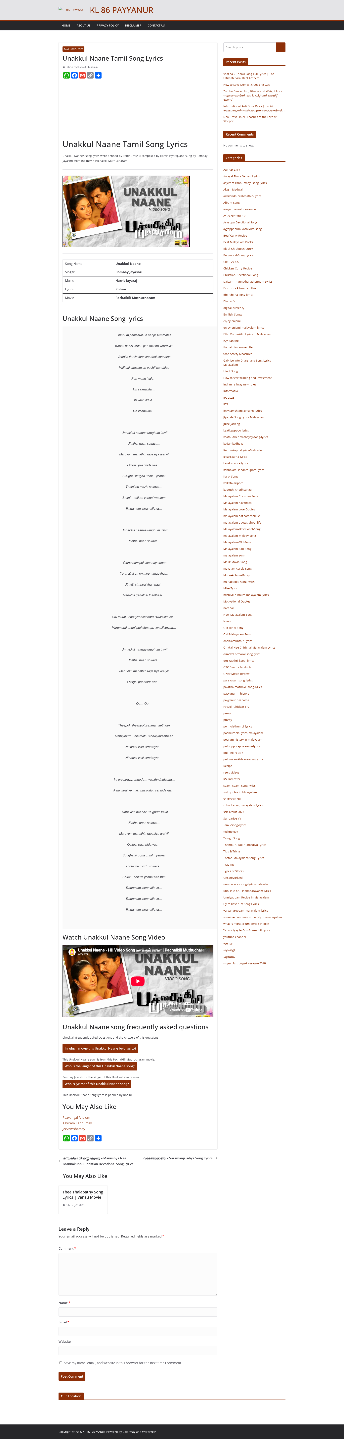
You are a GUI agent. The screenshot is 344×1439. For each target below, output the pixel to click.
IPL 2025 (228, 397)
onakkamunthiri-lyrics (237, 641)
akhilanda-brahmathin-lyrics (242, 196)
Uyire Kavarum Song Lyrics (241, 904)
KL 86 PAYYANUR (121, 9)
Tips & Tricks (231, 851)
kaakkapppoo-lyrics (236, 430)
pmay (227, 713)
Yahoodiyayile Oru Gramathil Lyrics (246, 930)
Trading (228, 864)
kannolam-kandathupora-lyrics (243, 470)
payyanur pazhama (236, 700)
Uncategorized (233, 878)
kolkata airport (233, 483)
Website (65, 1341)
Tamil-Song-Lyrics (73, 49)
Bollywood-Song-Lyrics (238, 255)
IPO (225, 404)
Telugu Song (231, 838)
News (227, 621)
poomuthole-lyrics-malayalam (243, 733)
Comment (67, 1248)
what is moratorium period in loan (246, 924)
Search (280, 47)
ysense (228, 943)
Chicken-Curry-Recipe (237, 268)
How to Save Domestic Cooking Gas (246, 84)
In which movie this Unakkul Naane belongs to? (100, 1048)
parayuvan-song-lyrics (238, 680)
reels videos (231, 772)
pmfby (227, 720)
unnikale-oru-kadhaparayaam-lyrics (247, 891)
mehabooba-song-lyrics (239, 582)
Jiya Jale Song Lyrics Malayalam (244, 417)
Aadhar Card (231, 170)
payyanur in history (236, 693)
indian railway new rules (239, 384)
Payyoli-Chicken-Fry (236, 707)
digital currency (233, 308)
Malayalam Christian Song (240, 496)
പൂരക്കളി (229, 950)
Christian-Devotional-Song (240, 275)
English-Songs (232, 314)
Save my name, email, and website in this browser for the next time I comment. (123, 1363)
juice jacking (231, 424)
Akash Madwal (233, 189)
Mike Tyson (230, 588)
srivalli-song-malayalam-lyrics (243, 805)
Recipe (227, 766)
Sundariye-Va (232, 818)
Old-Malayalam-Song (237, 634)
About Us (83, 25)
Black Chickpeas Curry (238, 249)
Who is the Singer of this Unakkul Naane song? (100, 1066)
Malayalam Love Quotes (239, 509)
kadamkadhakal (233, 443)
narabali (229, 608)
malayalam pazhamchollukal (242, 516)
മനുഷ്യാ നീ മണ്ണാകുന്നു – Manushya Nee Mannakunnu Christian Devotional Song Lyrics (98, 1161)
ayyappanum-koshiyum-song (242, 229)
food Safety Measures (237, 354)
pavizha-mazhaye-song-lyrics (242, 687)
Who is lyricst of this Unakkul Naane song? (97, 1084)
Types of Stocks (233, 871)
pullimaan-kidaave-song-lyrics (243, 759)
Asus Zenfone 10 (234, 216)
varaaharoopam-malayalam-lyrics (245, 910)
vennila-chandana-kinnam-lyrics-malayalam (252, 917)
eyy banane (231, 341)
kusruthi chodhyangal (237, 489)
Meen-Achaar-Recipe (237, 575)
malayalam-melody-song (239, 536)
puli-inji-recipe (233, 753)
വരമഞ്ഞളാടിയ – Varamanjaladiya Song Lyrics (178, 1158)
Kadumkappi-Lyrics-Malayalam (243, 450)
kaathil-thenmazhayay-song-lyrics (245, 437)
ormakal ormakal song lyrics (242, 654)
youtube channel (234, 937)
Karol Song (230, 476)
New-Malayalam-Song (237, 614)
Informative (231, 391)
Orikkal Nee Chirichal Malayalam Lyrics (249, 647)
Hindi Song (230, 371)
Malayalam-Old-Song (237, 542)
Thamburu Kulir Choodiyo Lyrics (244, 845)
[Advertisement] (138, 110)
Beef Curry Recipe (235, 235)
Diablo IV (229, 301)
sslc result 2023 (233, 812)
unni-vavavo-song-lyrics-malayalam (246, 884)
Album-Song (231, 202)
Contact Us (156, 25)
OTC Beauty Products (237, 667)
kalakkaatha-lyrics (235, 457)
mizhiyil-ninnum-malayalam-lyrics (246, 595)
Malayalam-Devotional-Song (242, 529)
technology (230, 832)
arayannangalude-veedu (239, 209)
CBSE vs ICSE (231, 262)
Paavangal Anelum (76, 1117)
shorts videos (232, 799)
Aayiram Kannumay (77, 1123)
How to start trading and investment (247, 378)
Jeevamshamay (74, 1129)
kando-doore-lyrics (235, 463)
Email (64, 1322)
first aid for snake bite (238, 347)
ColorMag (129, 1432)
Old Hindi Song (233, 628)
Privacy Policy (108, 25)
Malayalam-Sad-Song (237, 549)
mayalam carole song (237, 568)
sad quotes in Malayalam (240, 792)
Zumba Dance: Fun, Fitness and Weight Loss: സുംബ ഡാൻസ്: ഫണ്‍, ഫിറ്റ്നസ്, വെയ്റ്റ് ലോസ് (253, 95)
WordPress (149, 1432)
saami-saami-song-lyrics (239, 785)
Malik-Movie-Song (235, 562)
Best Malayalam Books (238, 242)
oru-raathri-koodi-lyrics (238, 660)
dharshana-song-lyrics (238, 295)
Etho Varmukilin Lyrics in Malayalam (247, 334)
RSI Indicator (231, 779)
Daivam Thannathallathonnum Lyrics (248, 281)
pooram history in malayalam (242, 739)
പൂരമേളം (229, 956)
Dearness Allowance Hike (240, 288)
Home (66, 25)
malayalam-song (234, 555)
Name (64, 1303)
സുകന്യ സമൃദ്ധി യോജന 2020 (244, 963)
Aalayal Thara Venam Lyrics (241, 176)
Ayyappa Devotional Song (240, 222)
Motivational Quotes (236, 601)
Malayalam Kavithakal (237, 503)
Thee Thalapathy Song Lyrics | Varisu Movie (83, 1194)
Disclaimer (133, 25)
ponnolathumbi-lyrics (237, 726)
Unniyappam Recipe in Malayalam (246, 897)
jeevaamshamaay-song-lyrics (242, 411)
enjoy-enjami (232, 321)
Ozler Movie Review (236, 674)
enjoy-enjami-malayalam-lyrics (243, 327)
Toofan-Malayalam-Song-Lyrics (243, 858)
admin (94, 67)
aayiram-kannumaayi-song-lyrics (245, 183)
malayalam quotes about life (242, 522)
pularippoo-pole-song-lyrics (241, 746)
